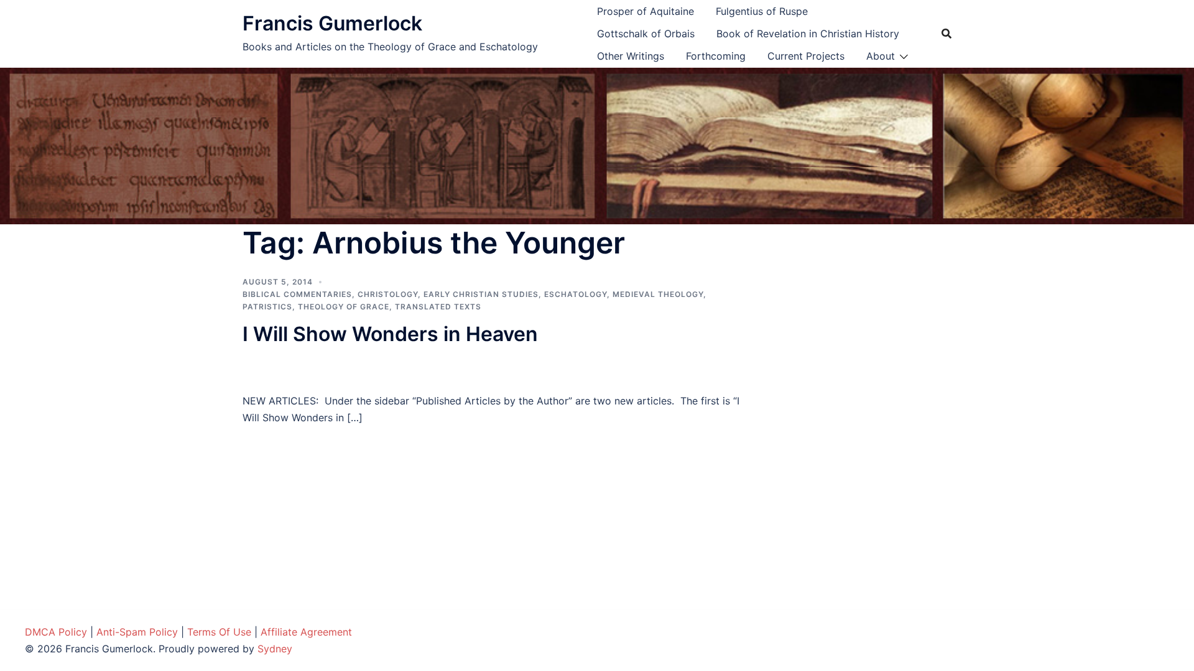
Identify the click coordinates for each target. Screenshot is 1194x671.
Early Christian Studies (481, 294)
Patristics (267, 306)
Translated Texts (438, 306)
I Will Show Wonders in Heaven (390, 334)
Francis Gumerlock (332, 23)
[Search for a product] (946, 34)
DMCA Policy (56, 632)
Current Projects (806, 56)
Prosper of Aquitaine (645, 11)
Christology (388, 294)
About (880, 56)
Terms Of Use (219, 632)
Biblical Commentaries (297, 294)
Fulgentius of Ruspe (762, 11)
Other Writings (630, 56)
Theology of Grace (343, 306)
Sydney (274, 648)
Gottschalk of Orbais (646, 33)
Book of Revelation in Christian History (807, 33)
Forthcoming (716, 56)
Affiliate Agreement (306, 632)
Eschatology (575, 294)
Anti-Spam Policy (137, 632)
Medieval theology (658, 294)
